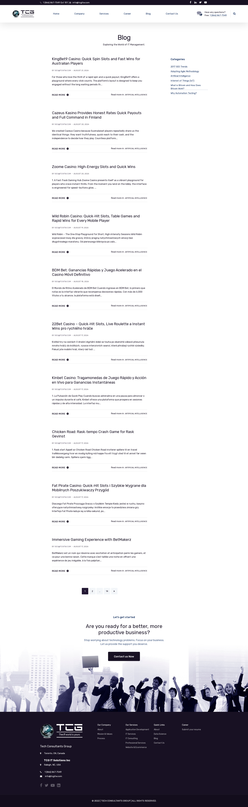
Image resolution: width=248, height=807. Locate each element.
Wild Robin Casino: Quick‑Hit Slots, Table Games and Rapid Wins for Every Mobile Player (96, 218)
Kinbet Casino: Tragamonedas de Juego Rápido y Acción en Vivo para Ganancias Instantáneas (99, 380)
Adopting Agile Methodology (185, 71)
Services (104, 13)
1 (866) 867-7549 (218, 15)
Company (79, 13)
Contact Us (172, 13)
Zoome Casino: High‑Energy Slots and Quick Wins (93, 167)
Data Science (160, 734)
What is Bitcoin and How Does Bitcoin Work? (186, 87)
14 (107, 591)
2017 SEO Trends (179, 66)
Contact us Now (124, 656)
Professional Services (136, 743)
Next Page (114, 591)
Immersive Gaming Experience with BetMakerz (91, 539)
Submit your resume (191, 729)
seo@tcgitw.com (63, 70)
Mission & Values (104, 734)
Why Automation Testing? (184, 93)
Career (127, 13)
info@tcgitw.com (81, 2)
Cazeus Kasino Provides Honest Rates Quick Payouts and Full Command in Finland (97, 115)
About (100, 729)
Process (101, 738)
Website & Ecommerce (136, 747)
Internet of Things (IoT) (182, 80)
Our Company (104, 725)
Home (56, 13)
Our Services (132, 725)
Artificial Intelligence (136, 95)
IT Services (131, 734)
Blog (148, 13)
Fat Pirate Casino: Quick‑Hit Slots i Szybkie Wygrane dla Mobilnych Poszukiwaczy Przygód (99, 487)
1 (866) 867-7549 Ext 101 (55, 2)
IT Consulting (132, 738)
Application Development (137, 729)
